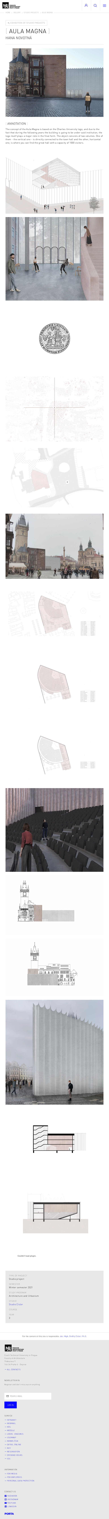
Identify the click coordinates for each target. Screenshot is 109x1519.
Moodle (11, 1430)
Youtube (11, 1503)
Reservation (13, 1451)
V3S (9, 1459)
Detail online (14, 1444)
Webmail (11, 1423)
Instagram (12, 1499)
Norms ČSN (12, 1441)
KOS (9, 1427)
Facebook (12, 1496)
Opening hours (15, 1455)
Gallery (17, 12)
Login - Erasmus (15, 1434)
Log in (11, 1405)
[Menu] (104, 5)
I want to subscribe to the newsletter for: (30, 1403)
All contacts (14, 1369)
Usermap (11, 1437)
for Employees (14, 1477)
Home (8, 12)
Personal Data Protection (20, 1481)
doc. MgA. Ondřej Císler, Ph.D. (73, 1336)
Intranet (11, 1420)
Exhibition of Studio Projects (27, 22)
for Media (12, 1474)
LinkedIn (11, 1506)
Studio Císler (16, 1304)
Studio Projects (31, 12)
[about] (14, 1348)
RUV (9, 1448)
